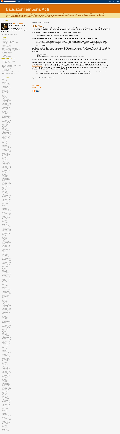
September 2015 (6, 258)
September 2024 (6, 400)
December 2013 (6, 230)
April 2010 (4, 173)
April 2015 (4, 251)
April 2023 (4, 378)
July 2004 (4, 82)
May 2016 (4, 268)
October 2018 (5, 307)
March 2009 (5, 155)
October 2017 (5, 291)
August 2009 (5, 162)
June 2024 (5, 396)
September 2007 (6, 132)
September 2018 (6, 305)
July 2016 (4, 271)
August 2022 (5, 367)
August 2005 (5, 99)
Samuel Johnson (6, 44)
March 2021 (5, 345)
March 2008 (5, 140)
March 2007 (5, 124)
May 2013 (4, 221)
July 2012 (4, 208)
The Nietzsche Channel (8, 51)
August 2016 (5, 272)
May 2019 (4, 316)
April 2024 (4, 393)
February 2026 (6, 422)
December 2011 (6, 199)
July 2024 (4, 397)
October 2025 (5, 417)
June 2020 (5, 333)
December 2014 (6, 246)
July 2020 (4, 334)
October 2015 (5, 259)
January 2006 (5, 106)
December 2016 (6, 278)
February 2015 (6, 249)
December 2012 (6, 215)
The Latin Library (6, 46)
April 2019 (4, 314)
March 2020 (5, 329)
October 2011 (5, 196)
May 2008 (4, 142)
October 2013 (5, 228)
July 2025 (4, 413)
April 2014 (4, 236)
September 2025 (6, 416)
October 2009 (5, 165)
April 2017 (4, 283)
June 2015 (5, 254)
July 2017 (4, 287)
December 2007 (6, 136)
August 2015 (5, 257)
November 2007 (6, 134)
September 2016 (6, 274)
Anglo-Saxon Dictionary (8, 60)
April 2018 (4, 299)
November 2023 (6, 387)
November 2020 (6, 339)
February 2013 (6, 217)
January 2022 (5, 358)
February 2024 (6, 391)
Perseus (4, 55)
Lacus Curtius (5, 64)
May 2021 (4, 347)
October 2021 (5, 354)
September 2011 (6, 195)
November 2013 (6, 229)
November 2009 (6, 166)
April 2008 (4, 141)
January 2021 (5, 342)
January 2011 (5, 184)
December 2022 (6, 372)
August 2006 (5, 115)
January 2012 (5, 200)
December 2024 (6, 404)
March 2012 (5, 203)
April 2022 (4, 362)
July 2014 (4, 240)
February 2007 (6, 123)
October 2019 (5, 322)
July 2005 (4, 98)
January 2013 (5, 216)
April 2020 (4, 330)
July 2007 (4, 129)
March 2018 (5, 297)
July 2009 (4, 161)
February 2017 (6, 280)
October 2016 (5, 275)
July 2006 (4, 113)
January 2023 (5, 374)
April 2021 (4, 346)
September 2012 (6, 211)
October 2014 (5, 244)
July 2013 (4, 224)
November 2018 (6, 308)
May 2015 (4, 253)
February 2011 (6, 186)
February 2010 (6, 170)
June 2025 (5, 412)
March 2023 (5, 376)
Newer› (34, 87)
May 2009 (4, 158)
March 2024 (5, 392)
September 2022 (6, 368)
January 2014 (5, 232)
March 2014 (5, 234)
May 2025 (4, 410)
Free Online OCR (6, 62)
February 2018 (6, 296)
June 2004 (5, 81)
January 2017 (5, 279)
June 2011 (4, 191)
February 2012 (6, 201)
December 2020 (6, 341)
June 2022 (5, 364)
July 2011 (4, 192)
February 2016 (6, 265)
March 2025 (5, 408)
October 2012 (5, 212)
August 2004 (5, 83)
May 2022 (4, 363)
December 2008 (6, 152)
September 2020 (6, 337)
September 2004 (6, 85)
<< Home (35, 86)
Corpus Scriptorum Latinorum (10, 42)
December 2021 (6, 357)
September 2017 (6, 290)
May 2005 (4, 95)
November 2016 (6, 276)
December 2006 (6, 120)
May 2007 (4, 127)
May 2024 (4, 395)
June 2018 (5, 301)
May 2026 (4, 426)
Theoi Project (5, 70)
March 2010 (5, 171)
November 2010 (6, 182)
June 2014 (5, 238)
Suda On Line (5, 69)
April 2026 (4, 425)
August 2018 (5, 304)
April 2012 (4, 204)
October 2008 (5, 149)
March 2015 (5, 250)
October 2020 (5, 338)
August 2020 (5, 335)
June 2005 (5, 96)
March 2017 (5, 282)
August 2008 (5, 146)
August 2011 (5, 194)
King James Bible (6, 45)
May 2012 (4, 205)
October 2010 (5, 180)
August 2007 (5, 130)
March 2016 (5, 266)
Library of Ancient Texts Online (10, 48)
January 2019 (5, 311)
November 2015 (6, 261)
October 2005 (5, 102)
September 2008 (6, 148)
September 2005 (6, 100)
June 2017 (5, 286)
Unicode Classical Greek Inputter (11, 72)
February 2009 (6, 154)
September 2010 (6, 179)
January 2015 (5, 247)
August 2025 (5, 414)
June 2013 (5, 222)
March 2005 (5, 92)
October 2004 (5, 86)
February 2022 (6, 359)
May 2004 (4, 79)
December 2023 (6, 388)
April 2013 (4, 220)
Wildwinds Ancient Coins (8, 73)
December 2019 (6, 325)
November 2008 (6, 150)
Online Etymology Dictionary (9, 68)
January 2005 (5, 90)
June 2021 (5, 349)
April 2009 (4, 157)
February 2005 (6, 91)
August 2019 (5, 320)
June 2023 (5, 380)
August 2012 (5, 209)
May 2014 (4, 237)
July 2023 (4, 381)
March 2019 (5, 313)
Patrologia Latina (6, 53)
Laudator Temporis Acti (27, 9)
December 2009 (6, 167)
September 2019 (6, 321)
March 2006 (5, 108)
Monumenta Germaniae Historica (11, 49)
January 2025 (5, 405)
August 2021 (5, 351)
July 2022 (4, 366)
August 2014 (5, 241)
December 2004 (6, 88)
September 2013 (6, 226)
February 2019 (6, 312)
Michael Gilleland (18, 24)
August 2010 (5, 178)
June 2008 (5, 144)
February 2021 (6, 343)
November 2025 (6, 418)
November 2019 (6, 324)
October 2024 (5, 401)
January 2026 (5, 421)
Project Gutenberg (7, 56)
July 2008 (4, 145)
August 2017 (5, 288)
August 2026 (5, 430)
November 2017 (6, 292)
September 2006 (6, 116)
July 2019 (4, 318)
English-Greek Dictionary (8, 61)
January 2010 (5, 169)
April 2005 (4, 94)
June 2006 (5, 112)
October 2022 (5, 370)
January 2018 (5, 295)
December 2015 (6, 262)
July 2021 (4, 350)
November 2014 (6, 245)
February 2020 (6, 328)
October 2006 (5, 117)
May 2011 (4, 190)
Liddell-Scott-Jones (7, 66)
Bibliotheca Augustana (8, 41)
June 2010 (5, 175)
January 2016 (5, 263)
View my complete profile (9, 34)
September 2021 (6, 353)
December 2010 (6, 183)
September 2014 (6, 242)
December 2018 (6, 309)
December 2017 (6, 293)
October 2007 (5, 133)
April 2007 (4, 125)
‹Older (40, 87)
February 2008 (6, 138)
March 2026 (5, 424)
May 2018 (4, 300)
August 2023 (5, 383)
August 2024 (5, 399)
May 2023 (4, 379)
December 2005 (6, 104)
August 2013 (5, 225)
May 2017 (4, 284)
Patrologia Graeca (7, 52)
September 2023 (6, 384)
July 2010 (4, 176)
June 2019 (5, 317)
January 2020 (5, 326)
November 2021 (6, 355)
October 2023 (5, 385)
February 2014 (6, 233)
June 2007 (5, 128)
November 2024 (6, 403)
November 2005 (6, 103)
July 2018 (4, 303)
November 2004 (6, 87)
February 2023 (6, 375)
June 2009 (5, 159)
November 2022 (6, 371)
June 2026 (5, 427)
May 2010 (4, 174)
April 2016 (4, 267)
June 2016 (5, 270)
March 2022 (5, 360)
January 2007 (5, 121)
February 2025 (6, 406)
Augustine (4, 39)
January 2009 (5, 153)
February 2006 (6, 107)
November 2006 (6, 119)
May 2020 (4, 332)
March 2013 (5, 219)
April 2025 (4, 409)
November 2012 (6, 213)
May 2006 (4, 111)
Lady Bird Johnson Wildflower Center (12, 65)
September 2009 (6, 163)
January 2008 (5, 137)
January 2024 (5, 389)
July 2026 (4, 429)
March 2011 (5, 187)
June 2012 (5, 207)
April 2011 (4, 188)
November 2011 (6, 198)
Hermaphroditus (37, 66)
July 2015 (4, 255)
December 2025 (6, 420)
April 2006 (4, 109)
